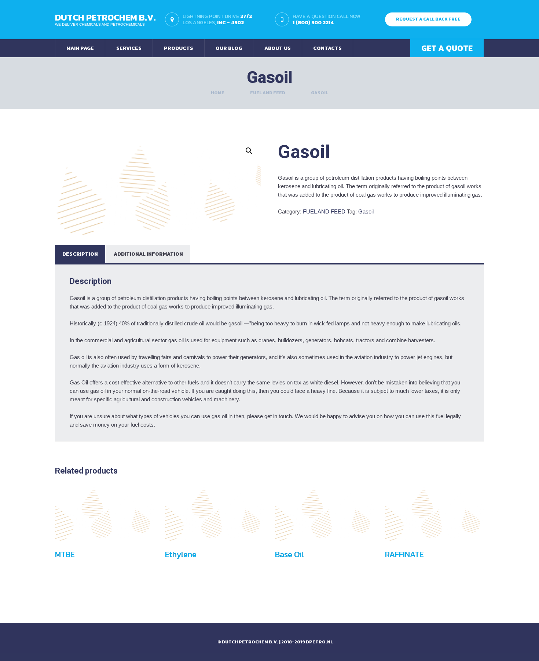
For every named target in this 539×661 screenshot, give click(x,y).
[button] (249, 150)
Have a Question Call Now (326, 19)
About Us (277, 48)
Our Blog (229, 48)
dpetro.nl (319, 642)
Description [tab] (80, 254)
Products (178, 48)
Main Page (80, 48)
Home (217, 93)
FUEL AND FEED (267, 93)
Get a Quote (447, 48)
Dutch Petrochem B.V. (105, 17)
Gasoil (366, 211)
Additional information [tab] (148, 254)
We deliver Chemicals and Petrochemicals (100, 24)
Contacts (327, 48)
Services (129, 48)
